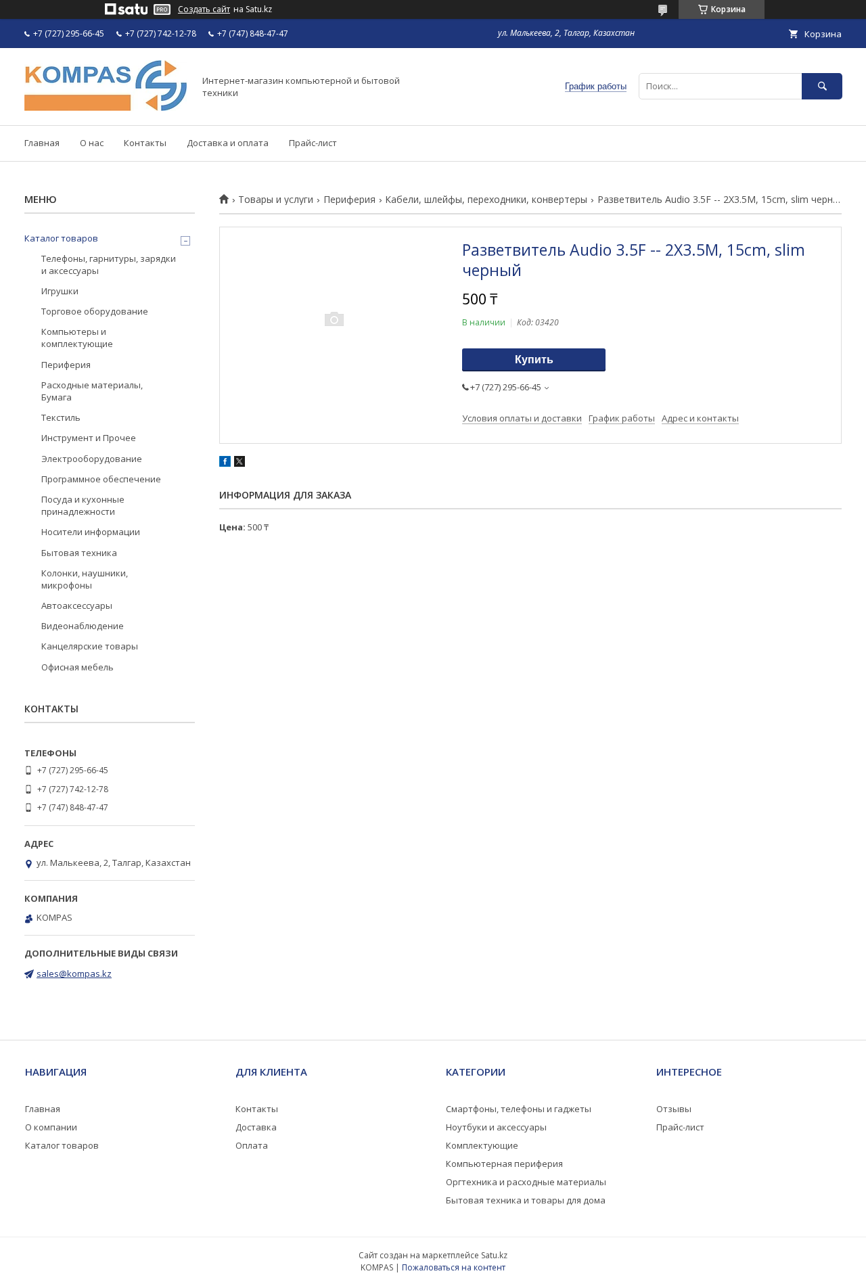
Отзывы (673, 1109)
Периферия (349, 199)
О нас (92, 143)
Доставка (256, 1127)
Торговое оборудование (94, 311)
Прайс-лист (313, 143)
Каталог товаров (61, 238)
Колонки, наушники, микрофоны (84, 579)
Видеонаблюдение (82, 626)
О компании (51, 1127)
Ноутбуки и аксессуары (496, 1127)
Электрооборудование (91, 459)
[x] (239, 463)
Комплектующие (482, 1145)
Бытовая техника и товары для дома (526, 1200)
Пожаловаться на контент (453, 1267)
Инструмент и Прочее (88, 438)
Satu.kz (494, 1255)
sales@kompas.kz (74, 973)
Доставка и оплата (228, 143)
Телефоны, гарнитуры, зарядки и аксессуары (108, 264)
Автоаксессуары (76, 605)
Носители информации (90, 532)
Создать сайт (204, 9)
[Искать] (822, 86)
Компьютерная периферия (504, 1163)
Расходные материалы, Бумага (92, 391)
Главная (42, 143)
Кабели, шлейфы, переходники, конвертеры (486, 199)
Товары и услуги (275, 199)
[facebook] (225, 463)
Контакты (145, 143)
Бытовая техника (79, 553)
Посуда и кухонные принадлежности (82, 505)
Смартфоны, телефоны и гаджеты (518, 1109)
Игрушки (59, 291)
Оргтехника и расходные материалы (526, 1182)
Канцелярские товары (89, 646)
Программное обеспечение (101, 479)
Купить (534, 359)
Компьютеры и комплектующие (77, 337)
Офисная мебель (77, 667)
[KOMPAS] (105, 107)
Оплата (251, 1145)
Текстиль (61, 417)
